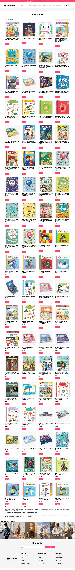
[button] (1, 531)
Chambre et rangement (47, 5)
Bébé (22, 5)
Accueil (6, 9)
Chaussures (35, 5)
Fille (26, 5)
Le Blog (65, 5)
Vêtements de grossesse (57, 5)
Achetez (7, 43)
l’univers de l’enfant (46, 1)
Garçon (30, 5)
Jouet (40, 5)
